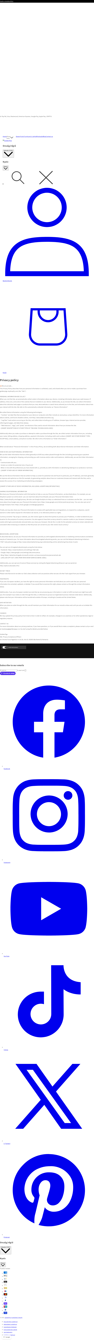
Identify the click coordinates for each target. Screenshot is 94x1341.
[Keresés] (47, 178)
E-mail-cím (21, 670)
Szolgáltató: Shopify (16, 1317)
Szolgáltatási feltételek (10, 1327)
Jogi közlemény (8, 1332)
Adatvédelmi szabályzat (10, 1324)
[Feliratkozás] (25, 670)
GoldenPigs (8, 1317)
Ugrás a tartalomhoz (6, 1)
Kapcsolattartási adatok (10, 1329)
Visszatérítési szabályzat (11, 1321)
